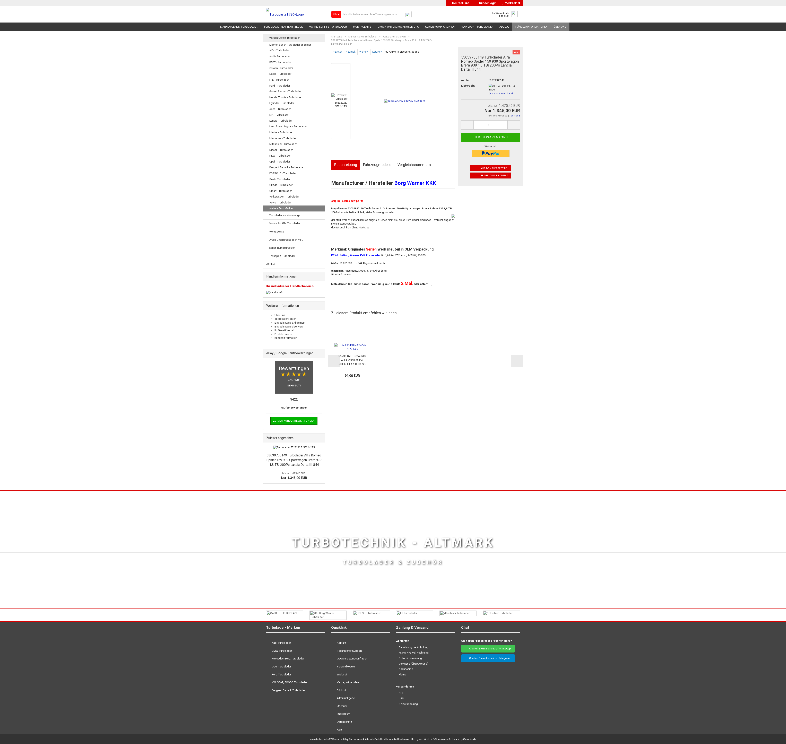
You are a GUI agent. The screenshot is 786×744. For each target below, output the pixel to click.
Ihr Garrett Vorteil (284, 330)
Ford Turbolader (281, 674)
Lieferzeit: (468, 85)
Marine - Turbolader (280, 132)
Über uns (560, 26)
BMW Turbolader (281, 650)
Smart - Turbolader (280, 190)
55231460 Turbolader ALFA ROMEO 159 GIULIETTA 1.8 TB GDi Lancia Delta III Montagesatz (352, 360)
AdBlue (504, 26)
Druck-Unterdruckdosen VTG (398, 26)
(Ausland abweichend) (501, 93)
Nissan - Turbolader (281, 149)
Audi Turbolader (281, 642)
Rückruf (341, 690)
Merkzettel (512, 3)
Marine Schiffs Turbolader (328, 26)
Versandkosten (345, 666)
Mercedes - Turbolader (282, 138)
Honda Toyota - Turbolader (285, 97)
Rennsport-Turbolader (477, 26)
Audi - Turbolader (279, 56)
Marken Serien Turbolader (238, 26)
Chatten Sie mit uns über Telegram (489, 658)
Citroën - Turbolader (281, 68)
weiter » (363, 51)
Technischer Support (349, 650)
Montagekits (362, 26)
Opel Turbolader (281, 666)
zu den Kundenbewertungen (294, 420)
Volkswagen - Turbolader (284, 196)
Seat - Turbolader (279, 179)
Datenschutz (344, 721)
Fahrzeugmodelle (377, 165)
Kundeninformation (285, 337)
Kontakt (341, 642)
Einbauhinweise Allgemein (289, 322)
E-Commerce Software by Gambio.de (454, 739)
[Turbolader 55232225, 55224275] (404, 100)
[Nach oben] (775, 738)
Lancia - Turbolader (280, 120)
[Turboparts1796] (295, 14)
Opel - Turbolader (279, 161)
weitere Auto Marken (281, 208)
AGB (339, 729)
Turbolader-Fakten (285, 318)
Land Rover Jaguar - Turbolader (288, 126)
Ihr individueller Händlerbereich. (290, 286)
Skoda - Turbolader (280, 184)
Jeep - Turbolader (280, 109)
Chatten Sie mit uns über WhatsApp (489, 648)
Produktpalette (283, 334)
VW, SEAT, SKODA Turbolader (289, 682)
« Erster (337, 51)
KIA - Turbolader (278, 114)
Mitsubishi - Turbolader (283, 144)
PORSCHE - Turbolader (282, 173)
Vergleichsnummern (414, 165)
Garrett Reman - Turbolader (285, 91)
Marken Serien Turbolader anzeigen (290, 44)
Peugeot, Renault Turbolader (288, 690)
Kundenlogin (487, 3)
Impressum (343, 713)
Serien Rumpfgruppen (440, 26)
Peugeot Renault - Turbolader (286, 167)
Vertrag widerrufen (347, 682)
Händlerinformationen (531, 26)
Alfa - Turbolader (279, 50)
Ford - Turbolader (279, 85)
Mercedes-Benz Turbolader (287, 658)
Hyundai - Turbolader (281, 103)
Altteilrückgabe (345, 698)
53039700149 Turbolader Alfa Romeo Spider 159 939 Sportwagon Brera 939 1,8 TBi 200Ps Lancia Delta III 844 (294, 460)
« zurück (351, 51)
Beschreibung (345, 165)
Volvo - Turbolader (280, 202)
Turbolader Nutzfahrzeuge (283, 26)
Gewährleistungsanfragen (351, 658)
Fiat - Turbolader (279, 79)
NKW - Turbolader (279, 155)
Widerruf (341, 674)
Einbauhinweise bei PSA (288, 326)
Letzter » (377, 51)
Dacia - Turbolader (280, 73)
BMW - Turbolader (280, 62)
